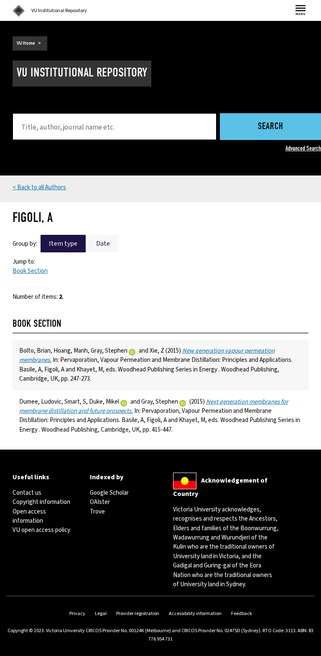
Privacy (77, 613)
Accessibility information (195, 613)
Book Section (30, 271)
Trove (97, 511)
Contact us (27, 492)
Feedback (241, 613)
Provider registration (137, 613)
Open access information (29, 516)
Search (270, 127)
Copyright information (41, 502)
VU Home (26, 43)
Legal (101, 613)
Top (306, 649)
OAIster (100, 502)
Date (103, 243)
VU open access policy (41, 530)
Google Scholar (109, 492)
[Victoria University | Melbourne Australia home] (19, 11)
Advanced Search (303, 148)
